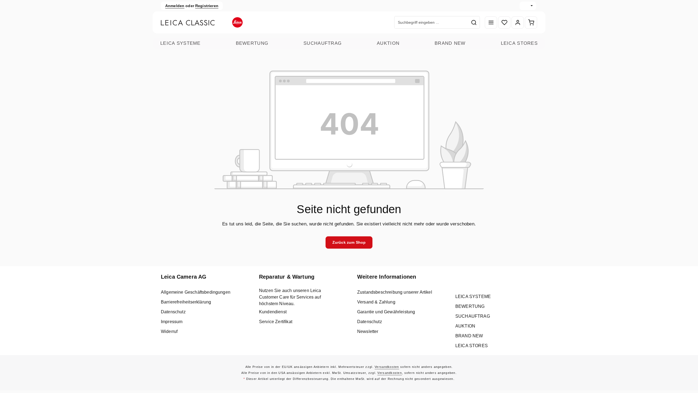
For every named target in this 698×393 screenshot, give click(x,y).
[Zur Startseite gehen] (202, 22)
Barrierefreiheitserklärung (186, 302)
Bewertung (252, 43)
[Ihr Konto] (518, 22)
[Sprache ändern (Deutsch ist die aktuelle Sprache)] (528, 6)
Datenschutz (173, 311)
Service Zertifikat (275, 321)
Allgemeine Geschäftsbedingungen (195, 292)
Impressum (171, 321)
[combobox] (431, 22)
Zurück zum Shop (349, 242)
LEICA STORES (519, 43)
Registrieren (206, 6)
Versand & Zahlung (376, 302)
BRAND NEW (450, 43)
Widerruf (169, 331)
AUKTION (388, 43)
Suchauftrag (322, 43)
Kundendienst (273, 311)
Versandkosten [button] (387, 366)
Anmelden (174, 6)
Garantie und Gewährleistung (386, 311)
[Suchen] (474, 22)
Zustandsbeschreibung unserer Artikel (394, 292)
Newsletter (367, 331)
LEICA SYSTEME (180, 43)
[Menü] (491, 22)
